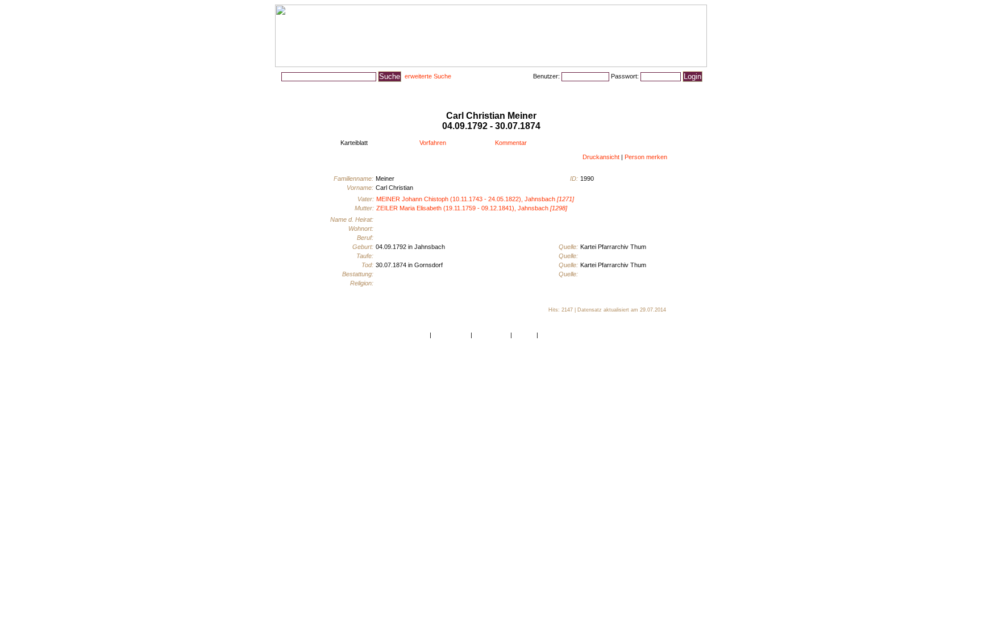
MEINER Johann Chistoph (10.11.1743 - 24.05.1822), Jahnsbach (475, 199)
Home (419, 334)
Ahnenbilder (356, 90)
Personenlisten (303, 90)
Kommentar (511, 142)
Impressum (555, 334)
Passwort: (625, 76)
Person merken (646, 156)
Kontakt (524, 334)
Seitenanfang (451, 334)
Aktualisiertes (407, 90)
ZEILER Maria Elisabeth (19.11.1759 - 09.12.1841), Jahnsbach (471, 208)
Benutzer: (547, 76)
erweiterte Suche (428, 76)
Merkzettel (660, 90)
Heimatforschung (464, 90)
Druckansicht (600, 156)
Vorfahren (432, 142)
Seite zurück (491, 334)
